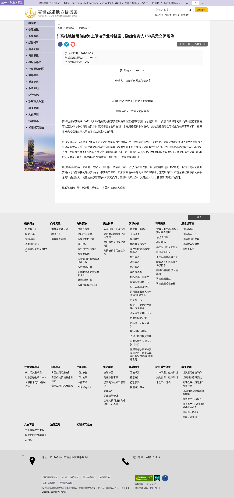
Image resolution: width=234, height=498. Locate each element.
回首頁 (155, 3)
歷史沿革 (30, 234)
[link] (60, 45)
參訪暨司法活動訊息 (167, 247)
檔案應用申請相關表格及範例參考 (193, 406)
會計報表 (135, 267)
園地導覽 (135, 372)
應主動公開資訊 (138, 229)
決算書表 (135, 262)
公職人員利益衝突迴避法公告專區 (114, 402)
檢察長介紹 (31, 229)
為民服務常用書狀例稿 (114, 252)
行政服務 (135, 382)
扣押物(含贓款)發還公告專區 (141, 250)
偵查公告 (185, 15)
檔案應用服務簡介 (192, 372)
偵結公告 (135, 239)
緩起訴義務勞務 (191, 244)
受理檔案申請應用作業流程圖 (193, 384)
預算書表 (135, 257)
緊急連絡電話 (170, 3)
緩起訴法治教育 (191, 239)
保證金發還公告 (138, 244)
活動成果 (82, 377)
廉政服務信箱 (49, 483)
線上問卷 (82, 244)
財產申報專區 (111, 377)
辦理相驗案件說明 (87, 285)
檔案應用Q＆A (190, 412)
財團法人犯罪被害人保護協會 (167, 264)
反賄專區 (33, 82)
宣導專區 (108, 372)
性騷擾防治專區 (138, 331)
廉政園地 (33, 88)
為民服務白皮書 (86, 239)
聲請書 (168, 15)
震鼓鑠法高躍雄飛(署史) (36, 250)
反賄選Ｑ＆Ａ (85, 387)
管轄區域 (30, 239)
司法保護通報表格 (165, 283)
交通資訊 (33, 29)
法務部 (144, 3)
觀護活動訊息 (163, 252)
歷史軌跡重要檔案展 (36, 435)
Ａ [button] (195, 3)
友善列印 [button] (201, 44)
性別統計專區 (137, 387)
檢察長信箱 (131, 3)
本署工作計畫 (163, 382)
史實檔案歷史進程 (34, 430)
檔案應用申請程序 (192, 399)
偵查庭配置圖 (58, 239)
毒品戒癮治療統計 (61, 372)
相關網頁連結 (36, 127)
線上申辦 (159, 15)
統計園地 (33, 95)
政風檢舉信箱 (85, 234)
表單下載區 (189, 249)
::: (59, 24)
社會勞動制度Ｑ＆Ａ (35, 377)
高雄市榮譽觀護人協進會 (167, 272)
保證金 (176, 15)
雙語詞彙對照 (85, 280)
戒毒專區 (33, 75)
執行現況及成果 (33, 372)
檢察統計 (135, 377)
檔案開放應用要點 (192, 377)
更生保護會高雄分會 (167, 257)
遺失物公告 (136, 300)
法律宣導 (33, 121)
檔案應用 (33, 108)
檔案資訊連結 (190, 417)
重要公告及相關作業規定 (62, 379)
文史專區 (33, 114)
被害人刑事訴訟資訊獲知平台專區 (167, 231)
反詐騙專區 (136, 272)
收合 (199, 217)
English (56, 3)
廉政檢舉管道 (111, 396)
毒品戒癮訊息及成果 (62, 386)
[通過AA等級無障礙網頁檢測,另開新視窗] (144, 479)
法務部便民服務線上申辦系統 (88, 260)
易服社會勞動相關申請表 (36, 384)
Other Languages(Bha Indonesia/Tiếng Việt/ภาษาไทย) (92, 3)
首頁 (60, 28)
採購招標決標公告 (139, 282)
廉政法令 (108, 391)
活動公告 (82, 372)
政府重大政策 (36, 101)
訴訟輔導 (33, 42)
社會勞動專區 (36, 69)
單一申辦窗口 (89, 478)
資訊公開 (33, 49)
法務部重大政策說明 (167, 377)
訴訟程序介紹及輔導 (114, 229)
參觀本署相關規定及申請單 (114, 236)
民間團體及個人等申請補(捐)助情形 (141, 293)
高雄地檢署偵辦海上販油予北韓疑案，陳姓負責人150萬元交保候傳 (117, 36)
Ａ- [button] (187, 3)
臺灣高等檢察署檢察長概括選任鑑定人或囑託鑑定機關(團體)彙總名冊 (141, 354)
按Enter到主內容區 (12, 2)
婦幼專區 (161, 242)
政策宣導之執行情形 (141, 313)
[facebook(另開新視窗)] (165, 479)
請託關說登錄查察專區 (114, 384)
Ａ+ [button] (204, 3)
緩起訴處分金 (190, 234)
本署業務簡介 (32, 244)
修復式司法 (162, 237)
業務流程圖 (84, 254)
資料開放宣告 (66, 483)
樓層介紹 (56, 234)
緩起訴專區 (34, 62)
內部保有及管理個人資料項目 (141, 343)
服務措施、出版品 (139, 277)
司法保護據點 (163, 278)
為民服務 (33, 36)
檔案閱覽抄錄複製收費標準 (193, 392)
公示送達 (135, 234)
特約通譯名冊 (85, 267)
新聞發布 (70, 28)
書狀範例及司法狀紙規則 (114, 244)
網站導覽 (43, 3)
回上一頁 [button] (186, 44)
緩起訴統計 (189, 229)
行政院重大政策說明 (167, 372)
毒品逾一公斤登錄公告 (141, 325)
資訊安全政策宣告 (70, 478)
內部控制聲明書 (138, 318)
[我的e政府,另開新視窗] (157, 479)
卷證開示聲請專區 (87, 249)
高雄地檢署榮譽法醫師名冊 (88, 274)
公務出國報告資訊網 (141, 336)
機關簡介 (33, 23)
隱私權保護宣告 (50, 478)
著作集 (28, 440)
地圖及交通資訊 (59, 229)
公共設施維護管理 (139, 287)
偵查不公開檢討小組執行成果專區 (141, 306)
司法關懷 (33, 55)
